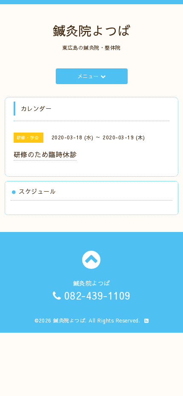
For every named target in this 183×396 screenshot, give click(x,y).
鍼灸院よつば (92, 30)
